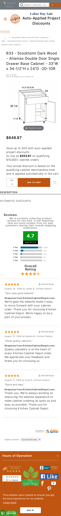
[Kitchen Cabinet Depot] (15, 18)
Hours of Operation (17, 455)
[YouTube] (53, 483)
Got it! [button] (30, 510)
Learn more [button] (9, 502)
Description (8, 192)
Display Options (12, 439)
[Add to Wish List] (55, 182)
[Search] (21, 5)
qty (11, 180)
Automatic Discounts (15, 200)
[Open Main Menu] (5, 19)
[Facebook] (42, 483)
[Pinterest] (49, 488)
